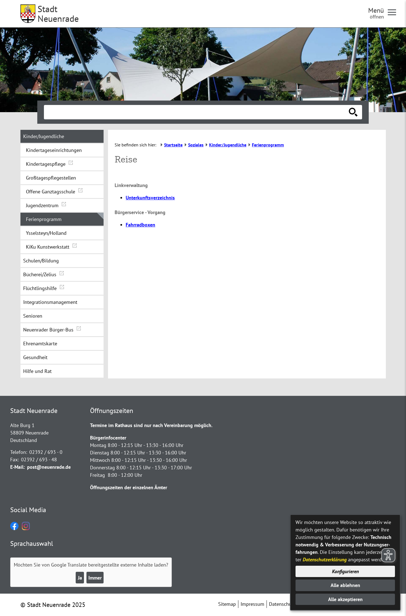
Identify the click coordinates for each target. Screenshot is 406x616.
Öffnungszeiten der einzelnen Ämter (128, 487)
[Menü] (394, 11)
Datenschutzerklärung (325, 559)
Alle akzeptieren (345, 599)
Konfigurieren (345, 571)
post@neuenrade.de (49, 467)
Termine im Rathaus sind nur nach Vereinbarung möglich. (151, 425)
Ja (80, 578)
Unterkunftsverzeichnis (150, 197)
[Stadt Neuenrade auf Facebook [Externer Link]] (14, 528)
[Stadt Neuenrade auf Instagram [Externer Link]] (26, 528)
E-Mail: (17, 467)
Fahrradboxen (140, 225)
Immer (95, 578)
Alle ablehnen (345, 585)
